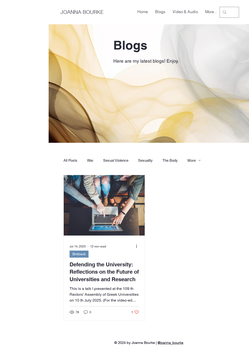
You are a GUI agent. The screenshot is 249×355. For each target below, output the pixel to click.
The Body (170, 160)
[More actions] (138, 246)
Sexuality (145, 160)
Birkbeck (79, 254)
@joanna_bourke (170, 342)
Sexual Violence (115, 160)
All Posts (70, 160)
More (191, 160)
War (90, 160)
